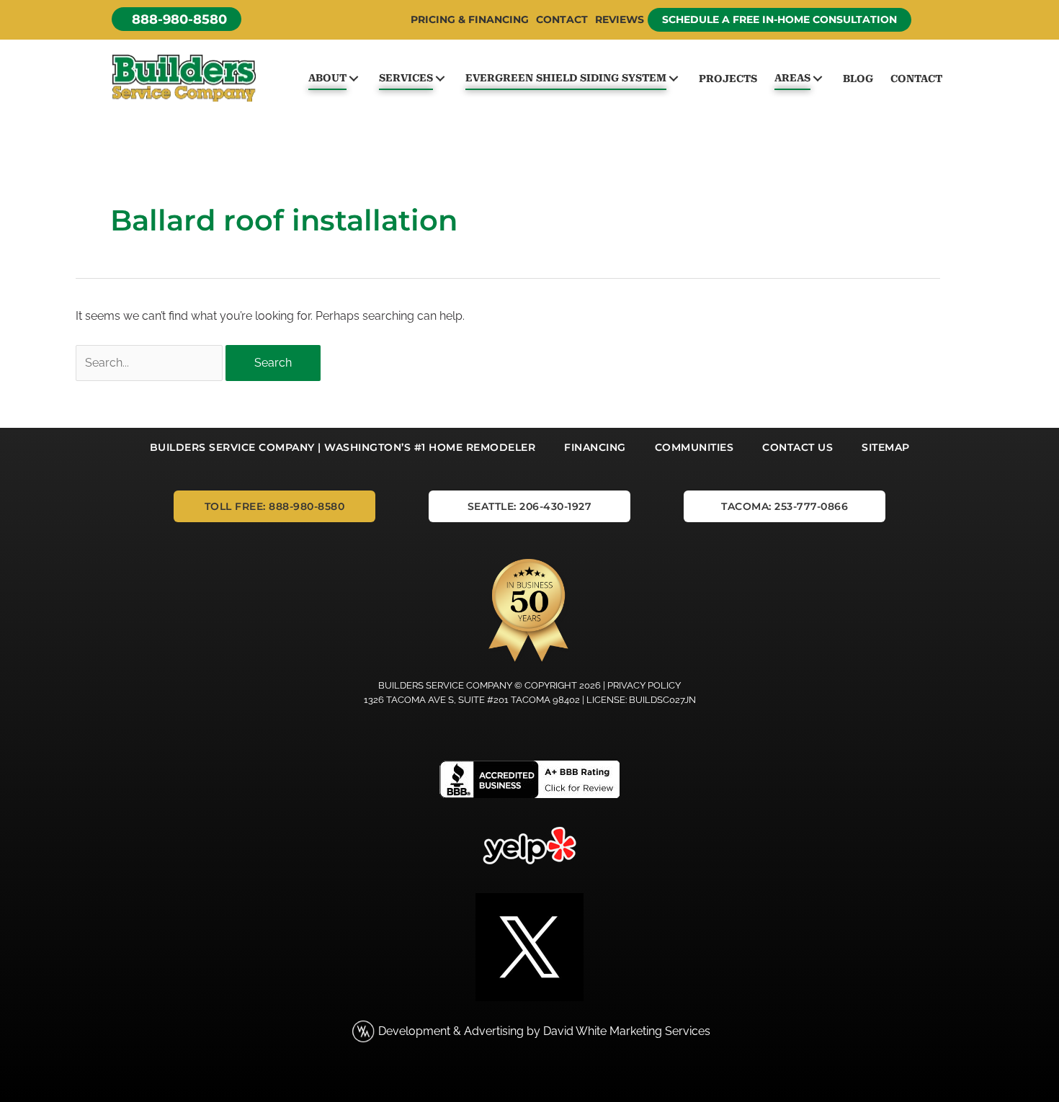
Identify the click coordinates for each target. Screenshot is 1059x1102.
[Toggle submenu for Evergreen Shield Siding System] (673, 78)
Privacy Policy (644, 685)
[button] (176, 19)
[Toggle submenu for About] (353, 78)
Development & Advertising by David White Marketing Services (544, 1031)
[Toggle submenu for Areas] (817, 78)
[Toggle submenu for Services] (439, 78)
